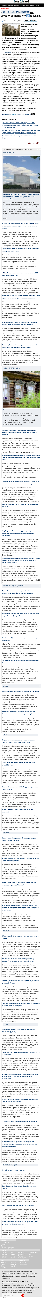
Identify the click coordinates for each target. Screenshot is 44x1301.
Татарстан (23, 1262)
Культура (4, 1256)
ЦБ (4, 12)
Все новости (5, 1242)
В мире (3, 1244)
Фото (2, 1246)
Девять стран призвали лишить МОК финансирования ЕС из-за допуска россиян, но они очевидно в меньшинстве (20, 1076)
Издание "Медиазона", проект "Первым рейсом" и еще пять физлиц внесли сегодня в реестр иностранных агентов (20, 226)
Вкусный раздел (10, 1165)
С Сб (30, 21)
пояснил (8, 52)
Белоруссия (23, 1264)
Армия (27, 5)
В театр (3, 1258)
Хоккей (3, 1264)
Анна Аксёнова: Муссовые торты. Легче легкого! (18, 1205)
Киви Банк (10, 12)
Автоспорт (13, 1264)
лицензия (25, 12)
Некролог (38, 5)
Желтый (12, 1256)
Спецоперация (4, 5)
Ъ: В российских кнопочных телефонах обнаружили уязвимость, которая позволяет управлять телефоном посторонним (20, 908)
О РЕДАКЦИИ (6, 1281)
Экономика (4, 1254)
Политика (4, 1252)
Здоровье (23, 5)
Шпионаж (32, 5)
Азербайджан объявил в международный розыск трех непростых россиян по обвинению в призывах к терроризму (20, 533)
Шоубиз (6, 686)
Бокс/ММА (4, 1268)
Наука (5, 735)
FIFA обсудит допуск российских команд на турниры (19, 1121)
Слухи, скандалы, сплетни (14, 586)
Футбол (3, 1262)
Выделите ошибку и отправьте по (18, 149)
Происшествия (33, 1252)
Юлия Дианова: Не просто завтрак (13, 1170)
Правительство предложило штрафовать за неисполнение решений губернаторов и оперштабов (21, 196)
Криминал (21, 1254)
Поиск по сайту (5, 8)
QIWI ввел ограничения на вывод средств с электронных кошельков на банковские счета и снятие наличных (20, 125)
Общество (21, 1252)
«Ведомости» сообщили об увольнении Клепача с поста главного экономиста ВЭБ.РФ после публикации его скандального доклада (21, 560)
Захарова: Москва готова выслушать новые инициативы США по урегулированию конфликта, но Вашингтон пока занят (21, 457)
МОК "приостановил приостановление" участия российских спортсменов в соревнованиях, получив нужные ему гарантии (19, 1144)
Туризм (6, 931)
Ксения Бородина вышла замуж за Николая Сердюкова (20, 691)
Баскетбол (13, 1262)
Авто (29, 1254)
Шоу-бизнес (16, 5)
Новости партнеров (7, 1248)
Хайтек (6, 833)
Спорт (5, 1024)
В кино (12, 1252)
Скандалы (10, 5)
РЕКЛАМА (14, 1281)
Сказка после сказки (11, 410)
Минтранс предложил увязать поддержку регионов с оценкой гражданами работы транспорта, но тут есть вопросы (19, 432)
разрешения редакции (16, 1287)
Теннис (3, 1266)
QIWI (17, 12)
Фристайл (13, 1266)
